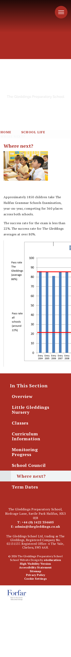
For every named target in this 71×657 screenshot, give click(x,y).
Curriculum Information (26, 436)
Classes (20, 423)
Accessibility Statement (35, 567)
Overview (22, 396)
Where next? (12, 136)
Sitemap (35, 571)
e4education (52, 560)
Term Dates (25, 487)
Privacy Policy (35, 575)
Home (5, 132)
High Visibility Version (35, 563)
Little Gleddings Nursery (30, 409)
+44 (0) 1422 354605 (38, 522)
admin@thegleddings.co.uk (37, 526)
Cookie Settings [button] (35, 578)
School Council (29, 465)
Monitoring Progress (25, 452)
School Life (33, 132)
